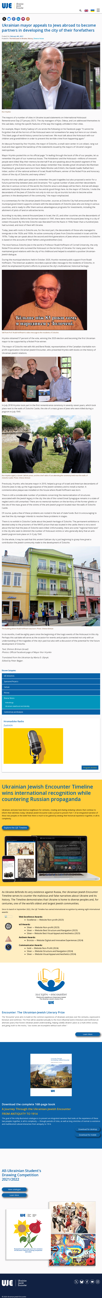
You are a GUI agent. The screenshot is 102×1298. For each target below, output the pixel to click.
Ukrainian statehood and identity (17, 706)
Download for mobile (87, 1135)
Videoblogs (9, 702)
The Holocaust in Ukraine (18, 38)
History (30, 38)
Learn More (87, 1034)
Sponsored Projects (11, 681)
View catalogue (14, 1189)
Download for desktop (87, 1129)
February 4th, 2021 (16, 36)
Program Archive (90, 767)
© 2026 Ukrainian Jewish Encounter (14, 1297)
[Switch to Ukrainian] (92, 11)
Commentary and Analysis (13, 712)
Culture (6, 687)
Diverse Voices (39, 38)
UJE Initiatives (9, 676)
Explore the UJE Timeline (15, 827)
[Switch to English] (86, 11)
